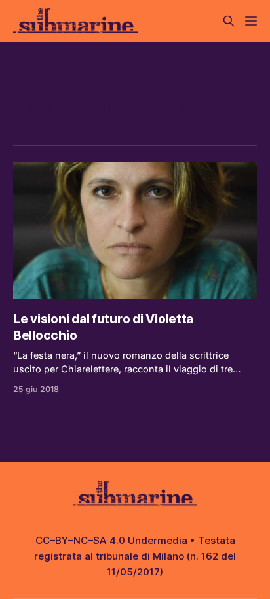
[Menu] (251, 20)
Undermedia (157, 540)
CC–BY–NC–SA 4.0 (80, 540)
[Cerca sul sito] (228, 20)
